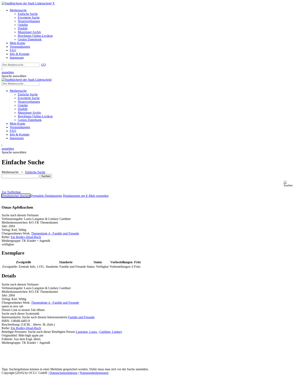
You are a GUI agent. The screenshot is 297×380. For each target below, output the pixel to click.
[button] (289, 184)
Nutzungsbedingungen (94, 373)
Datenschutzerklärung (63, 373)
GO (43, 64)
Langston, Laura (87, 331)
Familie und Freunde (81, 317)
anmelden (8, 72)
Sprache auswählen (14, 76)
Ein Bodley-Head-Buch (26, 237)
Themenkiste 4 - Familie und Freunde (55, 233)
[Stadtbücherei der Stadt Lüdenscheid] (27, 3)
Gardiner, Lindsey (110, 331)
